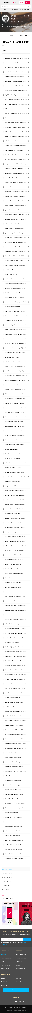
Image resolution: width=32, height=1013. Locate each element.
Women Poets (6, 881)
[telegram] (23, 1001)
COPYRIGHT (24, 1007)
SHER (9, 9)
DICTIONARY (14, 9)
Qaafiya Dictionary (6, 958)
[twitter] (12, 1001)
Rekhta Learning (20, 981)
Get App (27, 2)
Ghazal (23, 35)
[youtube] (16, 1001)
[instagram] (20, 1001)
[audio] (26, 58)
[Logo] (7, 2)
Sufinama (18, 978)
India (22, 21)
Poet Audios (6, 889)
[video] (29, 58)
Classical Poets (7, 877)
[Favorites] (24, 16)
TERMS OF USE (17, 1007)
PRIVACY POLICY (8, 1007)
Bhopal (19, 21)
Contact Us (19, 961)
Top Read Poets (7, 873)
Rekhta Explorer (20, 968)
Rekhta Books (5, 985)
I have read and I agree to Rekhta (14, 943)
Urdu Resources (5, 965)
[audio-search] (29, 6)
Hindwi (3, 978)
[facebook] (8, 1001)
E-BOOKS (26, 9)
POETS (4, 9)
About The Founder (21, 958)
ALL (5, 35)
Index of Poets (6, 869)
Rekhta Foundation (21, 954)
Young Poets (6, 885)
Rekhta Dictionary (6, 981)
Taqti (2, 961)
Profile (12, 35)
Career (18, 965)
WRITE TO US (18, 990)
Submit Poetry (5, 968)
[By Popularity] (29, 50)
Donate (21, 2)
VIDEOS (21, 9)
